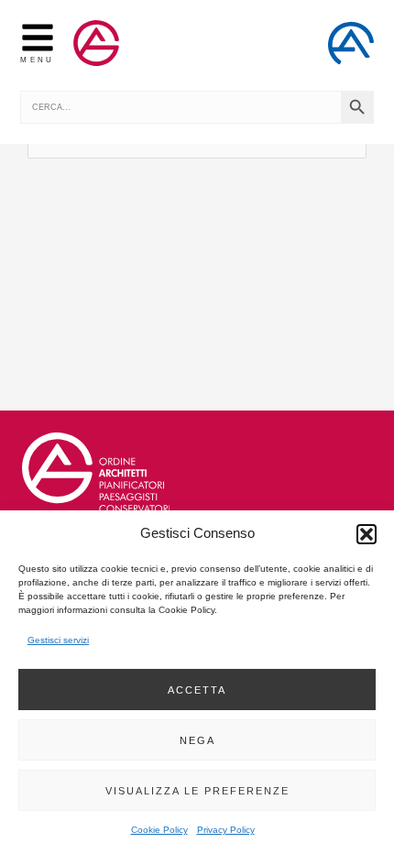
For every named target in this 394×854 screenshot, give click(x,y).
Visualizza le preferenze (197, 790)
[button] (366, 534)
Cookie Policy (159, 830)
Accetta (197, 689)
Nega (197, 740)
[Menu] (37, 37)
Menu (37, 59)
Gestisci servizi (58, 640)
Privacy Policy (226, 830)
